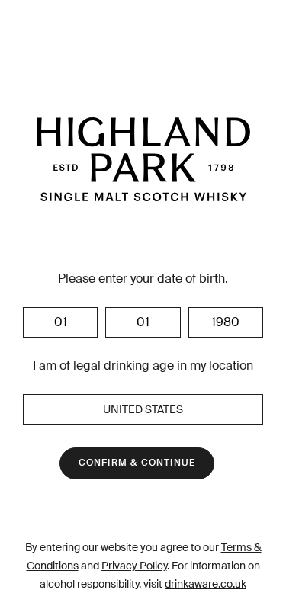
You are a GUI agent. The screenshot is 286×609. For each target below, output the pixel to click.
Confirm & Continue (137, 463)
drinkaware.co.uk (205, 584)
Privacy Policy (134, 565)
